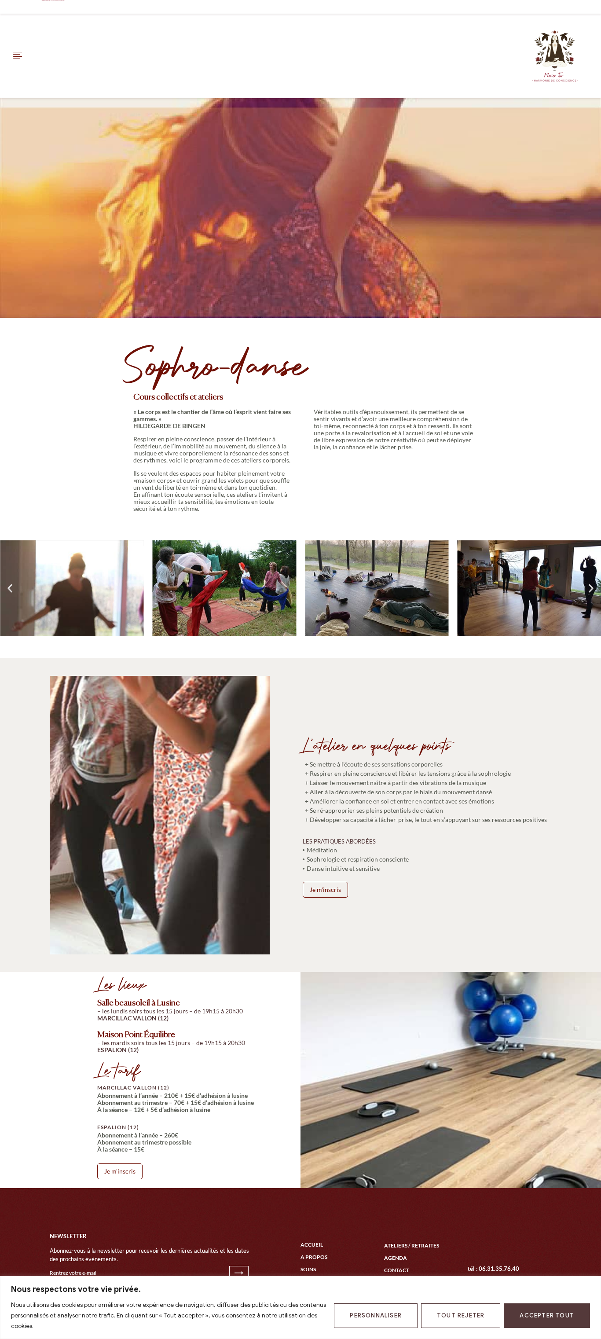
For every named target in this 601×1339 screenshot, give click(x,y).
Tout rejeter (460, 1315)
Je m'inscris (325, 889)
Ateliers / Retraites (411, 1245)
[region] (300, 1307)
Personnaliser (376, 1315)
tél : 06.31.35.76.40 (493, 1268)
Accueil (311, 1244)
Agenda (395, 1258)
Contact (396, 1270)
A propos (313, 1257)
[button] (9, 588)
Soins (308, 1269)
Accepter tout (547, 1315)
